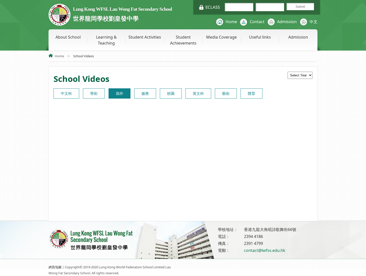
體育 (251, 93)
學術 (94, 93)
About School (68, 37)
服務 (145, 93)
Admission (287, 21)
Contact (257, 21)
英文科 (198, 93)
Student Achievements (183, 40)
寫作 (119, 93)
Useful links (260, 37)
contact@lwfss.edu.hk (264, 250)
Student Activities (144, 37)
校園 (171, 93)
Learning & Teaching (106, 40)
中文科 (66, 93)
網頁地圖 (55, 267)
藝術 (226, 93)
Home (231, 21)
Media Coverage (221, 37)
